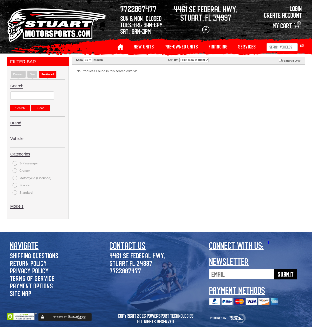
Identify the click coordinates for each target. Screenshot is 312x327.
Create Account (283, 15)
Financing (218, 46)
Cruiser (24, 170)
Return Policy (28, 263)
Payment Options (31, 285)
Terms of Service (32, 278)
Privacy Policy (29, 270)
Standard (26, 192)
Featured (18, 74)
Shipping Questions (34, 255)
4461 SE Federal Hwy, (137, 255)
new (32, 74)
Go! (302, 45)
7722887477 (125, 270)
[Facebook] (205, 29)
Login (296, 8)
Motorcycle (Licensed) (35, 178)
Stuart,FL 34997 (131, 263)
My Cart (286, 26)
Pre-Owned (48, 74)
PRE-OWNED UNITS (181, 46)
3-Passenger (28, 163)
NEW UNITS (144, 46)
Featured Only (291, 60)
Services (247, 46)
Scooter (25, 185)
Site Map (21, 293)
